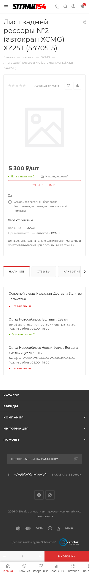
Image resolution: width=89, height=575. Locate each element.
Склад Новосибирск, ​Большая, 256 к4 (38, 319)
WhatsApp (50, 495)
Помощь (11, 439)
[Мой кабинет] (73, 7)
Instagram (39, 495)
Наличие (16, 271)
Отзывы (44, 271)
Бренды (10, 406)
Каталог (11, 395)
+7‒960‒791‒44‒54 (30, 474)
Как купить (73, 271)
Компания (13, 417)
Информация (16, 428)
